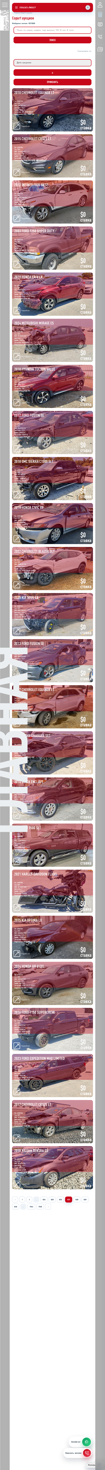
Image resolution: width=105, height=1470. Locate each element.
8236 (60, 1199)
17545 (40, 1207)
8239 (85, 1199)
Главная (17, 13)
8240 (15, 1207)
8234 (44, 1199)
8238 (76, 1199)
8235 (52, 1199)
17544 (31, 1207)
